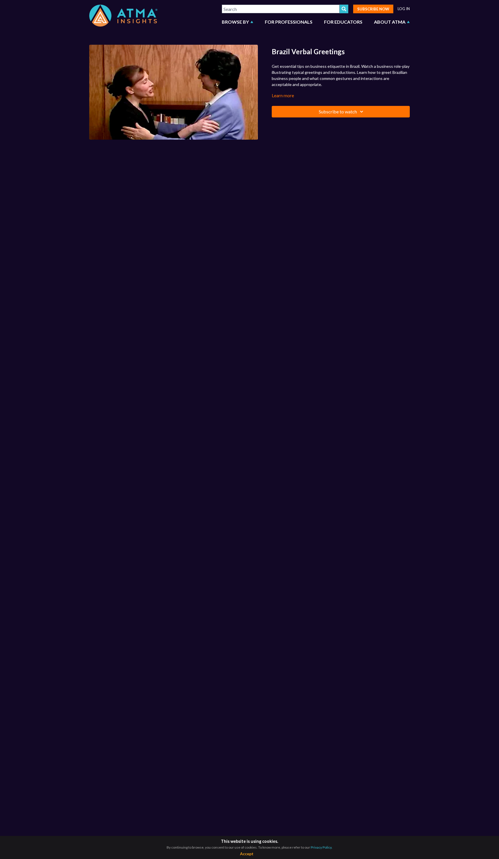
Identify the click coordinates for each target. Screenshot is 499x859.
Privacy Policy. (321, 847)
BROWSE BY (235, 22)
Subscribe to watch (338, 111)
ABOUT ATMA (389, 22)
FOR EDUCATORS (343, 22)
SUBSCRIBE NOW (373, 9)
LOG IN (404, 9)
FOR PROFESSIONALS (288, 22)
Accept (247, 853)
